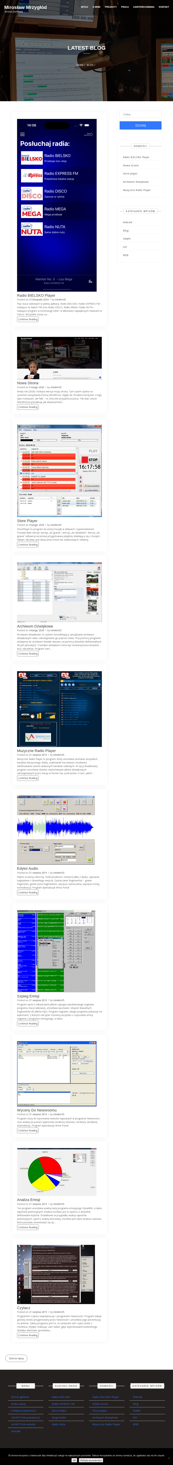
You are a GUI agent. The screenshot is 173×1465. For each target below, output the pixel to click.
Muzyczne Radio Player (36, 751)
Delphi (127, 238)
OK (74, 1460)
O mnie (97, 7)
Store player (27, 521)
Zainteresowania (143, 7)
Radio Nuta (58, 1424)
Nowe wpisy (18, 1403)
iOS (125, 246)
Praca (125, 7)
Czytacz (23, 1308)
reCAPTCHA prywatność (25, 1417)
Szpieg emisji (28, 996)
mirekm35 (60, 299)
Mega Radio (59, 1417)
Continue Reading (28, 319)
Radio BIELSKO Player (36, 295)
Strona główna (20, 1397)
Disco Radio (59, 1410)
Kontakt (164, 7)
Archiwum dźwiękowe (35, 626)
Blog (126, 230)
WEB (126, 255)
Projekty (111, 7)
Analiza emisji (28, 1200)
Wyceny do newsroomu (37, 1110)
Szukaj (140, 125)
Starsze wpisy (16, 1358)
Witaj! (84, 7)
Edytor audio (27, 868)
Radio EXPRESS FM (63, 1403)
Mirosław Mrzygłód (25, 7)
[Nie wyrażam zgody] (168, 1458)
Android (127, 222)
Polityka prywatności (23, 1410)
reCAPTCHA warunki (23, 1424)
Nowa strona (27, 383)
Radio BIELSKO (61, 1397)
